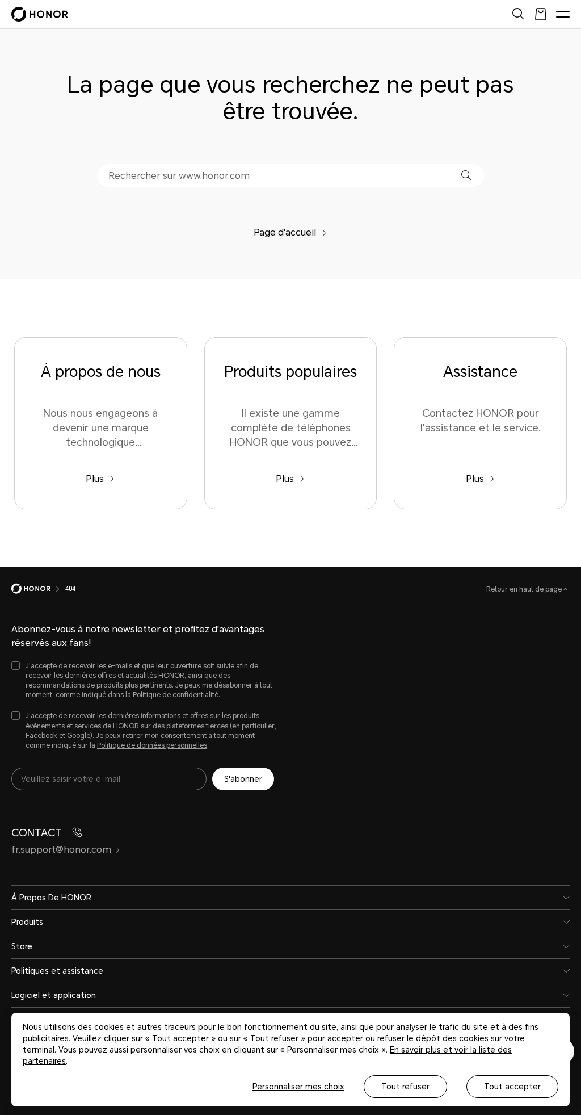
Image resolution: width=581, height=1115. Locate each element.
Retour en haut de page (524, 589)
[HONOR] (38, 588)
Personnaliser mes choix (298, 1086)
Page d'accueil (285, 232)
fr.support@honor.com (61, 849)
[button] (466, 175)
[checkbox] (144, 681)
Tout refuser (405, 1086)
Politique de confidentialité (175, 695)
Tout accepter (512, 1086)
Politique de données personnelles (152, 745)
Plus (95, 478)
